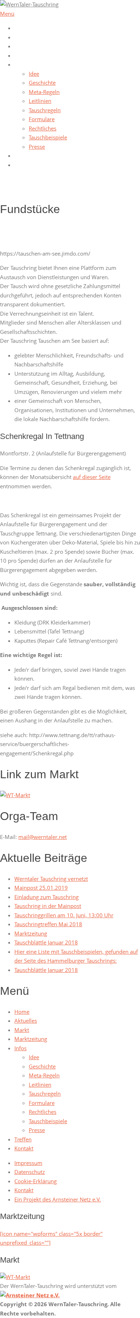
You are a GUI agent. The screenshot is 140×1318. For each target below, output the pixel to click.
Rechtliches (42, 128)
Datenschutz (29, 1171)
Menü (7, 13)
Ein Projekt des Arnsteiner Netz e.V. (57, 1199)
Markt (21, 46)
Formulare (42, 119)
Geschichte (42, 82)
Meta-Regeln (44, 91)
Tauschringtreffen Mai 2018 (48, 924)
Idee (34, 73)
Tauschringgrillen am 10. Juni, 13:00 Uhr (63, 915)
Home (21, 27)
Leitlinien (40, 100)
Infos (20, 64)
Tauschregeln (45, 110)
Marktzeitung (30, 55)
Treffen (23, 155)
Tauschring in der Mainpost (47, 905)
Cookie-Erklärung (35, 1181)
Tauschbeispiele (48, 137)
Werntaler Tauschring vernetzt (51, 878)
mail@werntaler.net (42, 836)
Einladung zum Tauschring (46, 896)
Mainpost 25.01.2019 (41, 887)
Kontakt (23, 164)
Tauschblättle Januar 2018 (46, 942)
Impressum (28, 1162)
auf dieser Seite (92, 476)
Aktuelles (25, 37)
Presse (37, 146)
